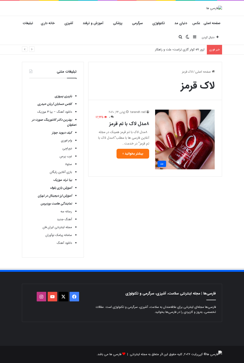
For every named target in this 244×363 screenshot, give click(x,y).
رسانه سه (66, 211)
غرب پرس (66, 156)
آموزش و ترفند (93, 23)
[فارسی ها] (214, 8)
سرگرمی (137, 23)
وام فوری (66, 140)
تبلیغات (28, 23)
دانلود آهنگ (64, 243)
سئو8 (68, 164)
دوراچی (67, 148)
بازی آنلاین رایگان (61, 172)
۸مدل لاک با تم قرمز (129, 123)
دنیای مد (180, 23)
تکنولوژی (158, 23)
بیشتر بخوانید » (132, 153)
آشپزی (68, 23)
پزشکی (117, 23)
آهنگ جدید (64, 219)
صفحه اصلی (211, 23)
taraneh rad (138, 112)
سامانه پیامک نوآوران (59, 235)
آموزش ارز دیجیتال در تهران (55, 195)
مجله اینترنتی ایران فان (57, 227)
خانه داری (48, 23)
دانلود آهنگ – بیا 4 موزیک (54, 111)
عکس (196, 23)
